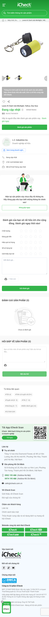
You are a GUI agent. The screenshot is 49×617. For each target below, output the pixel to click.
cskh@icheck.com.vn (13, 483)
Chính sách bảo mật (10, 512)
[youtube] (13, 568)
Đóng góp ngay (24, 207)
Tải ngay (10, 438)
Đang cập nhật (11, 157)
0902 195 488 (10, 475)
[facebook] (4, 568)
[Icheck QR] (36, 530)
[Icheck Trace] (13, 534)
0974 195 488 (10, 478)
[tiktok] (8, 568)
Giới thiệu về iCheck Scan (12, 494)
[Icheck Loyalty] (36, 534)
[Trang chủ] (24, 5)
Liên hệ (5, 508)
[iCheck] (13, 530)
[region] (24, 46)
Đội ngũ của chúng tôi (11, 498)
